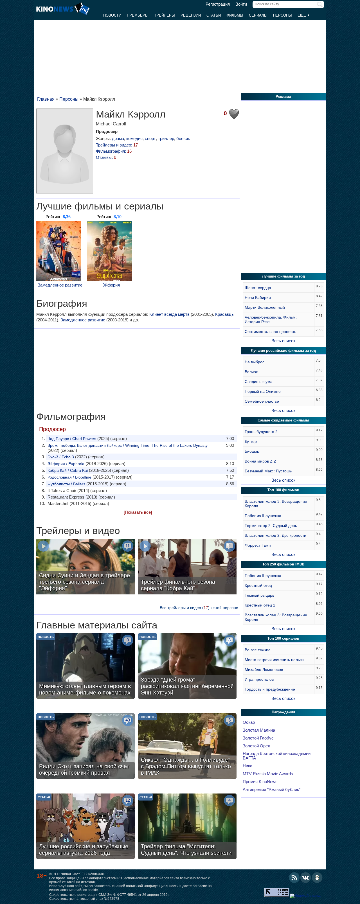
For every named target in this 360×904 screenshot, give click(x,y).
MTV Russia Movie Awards (268, 774)
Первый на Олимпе (263, 391)
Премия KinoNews (260, 781)
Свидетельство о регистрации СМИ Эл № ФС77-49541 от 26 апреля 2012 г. (109, 895)
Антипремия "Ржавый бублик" (271, 789)
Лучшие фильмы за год (283, 276)
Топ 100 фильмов (283, 490)
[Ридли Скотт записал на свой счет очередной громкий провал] (85, 746)
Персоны (282, 15)
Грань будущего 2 (261, 431)
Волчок (251, 371)
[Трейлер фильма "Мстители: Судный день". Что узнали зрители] (187, 826)
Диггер (251, 441)
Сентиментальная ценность (270, 331)
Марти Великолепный (265, 307)
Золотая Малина (259, 730)
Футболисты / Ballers (66, 484)
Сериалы (258, 15)
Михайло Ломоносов (264, 669)
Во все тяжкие (258, 650)
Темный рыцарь (259, 595)
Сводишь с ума (259, 381)
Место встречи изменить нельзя (274, 659)
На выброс (254, 362)
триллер (166, 138)
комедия (134, 138)
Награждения (283, 712)
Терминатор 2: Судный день (271, 525)
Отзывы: (106, 157)
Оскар (249, 722)
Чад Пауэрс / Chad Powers (72, 438)
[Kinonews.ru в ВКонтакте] (305, 877)
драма (118, 138)
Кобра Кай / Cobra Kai (68, 470)
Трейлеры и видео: (117, 145)
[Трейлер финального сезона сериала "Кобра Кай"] (187, 567)
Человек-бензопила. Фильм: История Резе (271, 319)
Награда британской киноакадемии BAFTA (276, 755)
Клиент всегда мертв (169, 314)
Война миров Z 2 (260, 461)
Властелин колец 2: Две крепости (275, 535)
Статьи (213, 15)
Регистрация (218, 4)
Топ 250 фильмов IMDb (283, 564)
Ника (247, 766)
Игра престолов (259, 679)
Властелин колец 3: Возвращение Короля (276, 503)
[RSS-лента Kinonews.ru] (294, 877)
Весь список (283, 340)
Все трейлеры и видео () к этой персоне (199, 607)
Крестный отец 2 (260, 605)
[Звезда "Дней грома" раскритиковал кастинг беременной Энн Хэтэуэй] (187, 666)
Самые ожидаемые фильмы (283, 420)
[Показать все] (138, 512)
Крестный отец (258, 585)
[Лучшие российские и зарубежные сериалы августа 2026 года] (85, 826)
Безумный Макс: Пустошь (268, 471)
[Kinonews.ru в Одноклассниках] (317, 877)
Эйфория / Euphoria (66, 463)
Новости (112, 15)
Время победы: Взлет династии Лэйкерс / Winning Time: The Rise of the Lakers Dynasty (128, 445)
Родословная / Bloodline (69, 477)
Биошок (252, 451)
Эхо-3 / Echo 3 (61, 457)
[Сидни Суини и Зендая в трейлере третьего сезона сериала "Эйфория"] (85, 567)
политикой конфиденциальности (152, 886)
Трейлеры (164, 15)
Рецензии (191, 15)
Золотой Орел (256, 746)
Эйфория (111, 285)
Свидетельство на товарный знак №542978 (84, 899)
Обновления (94, 874)
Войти (241, 4)
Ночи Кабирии (258, 297)
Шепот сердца (258, 287)
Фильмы (234, 15)
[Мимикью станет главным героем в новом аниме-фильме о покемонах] (85, 666)
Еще (302, 15)
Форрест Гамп (258, 545)
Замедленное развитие (60, 285)
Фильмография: (114, 151)
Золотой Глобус (258, 738)
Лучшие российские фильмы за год (283, 350)
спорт (150, 138)
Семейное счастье (262, 401)
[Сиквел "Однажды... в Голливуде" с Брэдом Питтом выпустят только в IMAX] (187, 746)
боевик (183, 138)
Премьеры (137, 15)
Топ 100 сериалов (283, 638)
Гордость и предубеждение (270, 689)
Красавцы (225, 314)
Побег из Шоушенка (263, 515)
